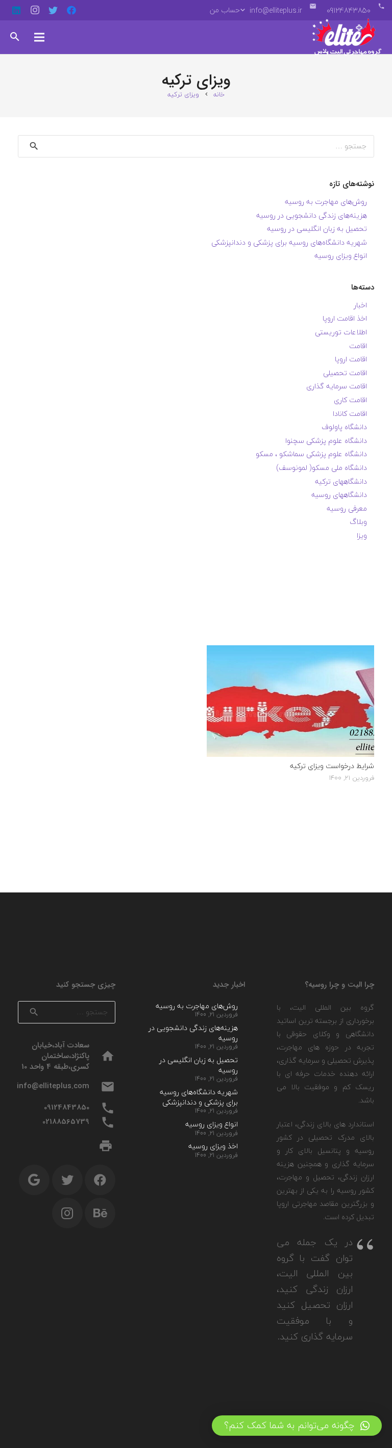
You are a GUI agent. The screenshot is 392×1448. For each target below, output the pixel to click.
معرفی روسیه (347, 508)
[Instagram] (35, 10)
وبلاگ (358, 521)
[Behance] (100, 1213)
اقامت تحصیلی (345, 372)
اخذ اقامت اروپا (345, 318)
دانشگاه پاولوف (344, 426)
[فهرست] (39, 37)
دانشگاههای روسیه (339, 494)
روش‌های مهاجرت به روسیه (326, 201)
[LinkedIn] (16, 10)
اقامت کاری (350, 399)
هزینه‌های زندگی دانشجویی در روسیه (311, 215)
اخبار (360, 305)
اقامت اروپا (351, 359)
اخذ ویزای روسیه (213, 1146)
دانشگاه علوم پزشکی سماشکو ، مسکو (311, 453)
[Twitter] (53, 10)
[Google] (34, 1180)
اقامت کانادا (350, 413)
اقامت (358, 345)
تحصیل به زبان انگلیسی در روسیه (317, 228)
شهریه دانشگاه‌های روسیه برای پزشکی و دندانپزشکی (289, 242)
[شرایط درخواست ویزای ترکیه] (290, 651)
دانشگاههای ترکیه (341, 481)
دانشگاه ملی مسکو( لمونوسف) (321, 467)
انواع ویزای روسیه (340, 255)
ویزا (362, 535)
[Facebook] (71, 10)
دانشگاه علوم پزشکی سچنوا (326, 440)
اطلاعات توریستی (341, 332)
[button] (297, 1425)
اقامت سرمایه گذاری (336, 386)
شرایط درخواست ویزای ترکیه (332, 765)
